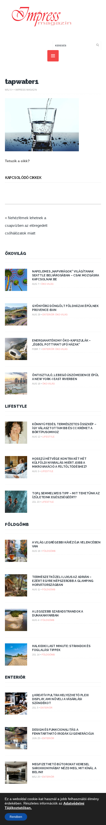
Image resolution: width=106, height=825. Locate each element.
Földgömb (17, 524)
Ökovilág (15, 253)
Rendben (16, 817)
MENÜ (53, 55)
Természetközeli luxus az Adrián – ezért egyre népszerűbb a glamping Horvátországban (62, 581)
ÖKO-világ (47, 284)
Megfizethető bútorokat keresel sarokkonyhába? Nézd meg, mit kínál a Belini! (64, 768)
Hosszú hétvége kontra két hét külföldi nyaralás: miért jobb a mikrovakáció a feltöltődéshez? (59, 462)
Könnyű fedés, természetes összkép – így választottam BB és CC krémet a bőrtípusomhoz (64, 428)
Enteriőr (48, 314)
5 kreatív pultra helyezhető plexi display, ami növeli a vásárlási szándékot (60, 699)
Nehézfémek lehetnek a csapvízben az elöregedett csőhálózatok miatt (26, 225)
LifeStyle (16, 406)
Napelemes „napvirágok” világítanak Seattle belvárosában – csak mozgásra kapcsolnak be (65, 275)
